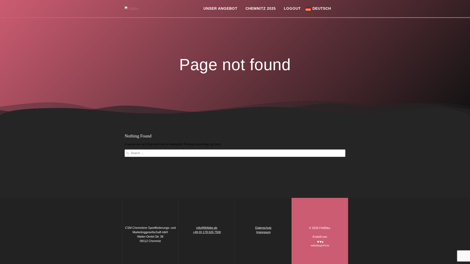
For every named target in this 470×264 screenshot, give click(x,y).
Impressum (263, 232)
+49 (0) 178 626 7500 (207, 232)
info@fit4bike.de (206, 227)
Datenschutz (263, 227)
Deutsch (321, 8)
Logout (292, 8)
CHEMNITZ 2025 (260, 8)
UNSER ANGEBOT (220, 8)
